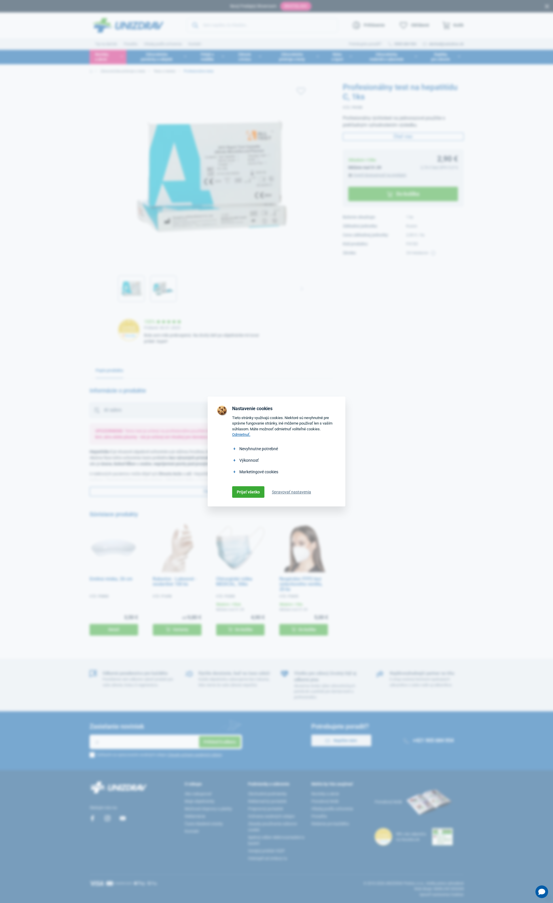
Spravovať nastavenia (291, 492)
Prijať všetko (248, 492)
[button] (541, 891)
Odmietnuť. (241, 434)
